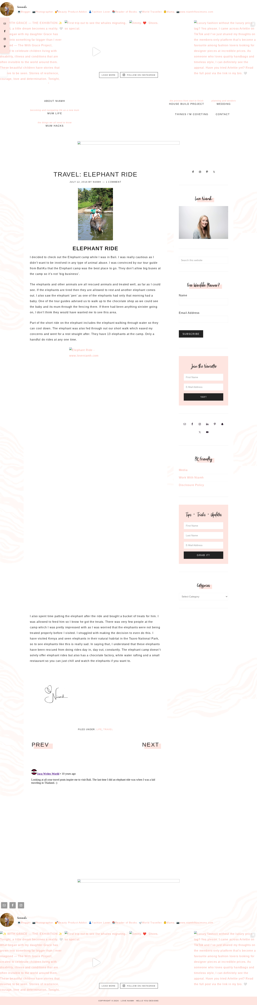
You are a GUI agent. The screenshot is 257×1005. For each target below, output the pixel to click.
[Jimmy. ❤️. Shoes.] (160, 51)
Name (183, 295)
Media (183, 470)
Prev (40, 744)
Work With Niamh (191, 477)
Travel (108, 729)
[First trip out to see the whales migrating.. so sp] (96, 51)
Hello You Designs (147, 1001)
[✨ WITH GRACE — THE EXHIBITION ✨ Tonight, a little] (31, 51)
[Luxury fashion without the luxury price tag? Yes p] (225, 51)
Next (150, 744)
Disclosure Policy (191, 485)
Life (99, 729)
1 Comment (113, 182)
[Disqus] (95, 811)
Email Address (189, 312)
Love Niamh (128, 102)
